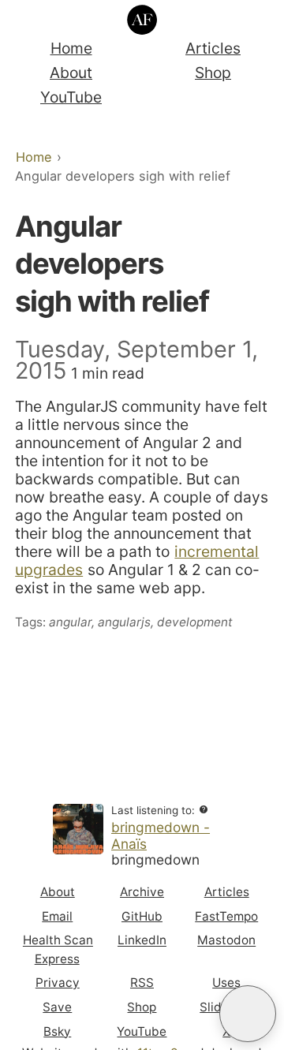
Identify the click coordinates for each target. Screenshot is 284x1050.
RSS (142, 982)
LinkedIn (142, 940)
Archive (142, 891)
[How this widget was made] (203, 810)
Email (57, 916)
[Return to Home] (142, 20)
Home (71, 48)
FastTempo (226, 916)
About (71, 72)
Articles (213, 48)
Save (57, 1007)
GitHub (142, 916)
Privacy (58, 982)
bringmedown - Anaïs (160, 835)
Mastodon (226, 940)
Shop (213, 72)
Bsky (57, 1031)
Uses (226, 982)
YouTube (71, 97)
